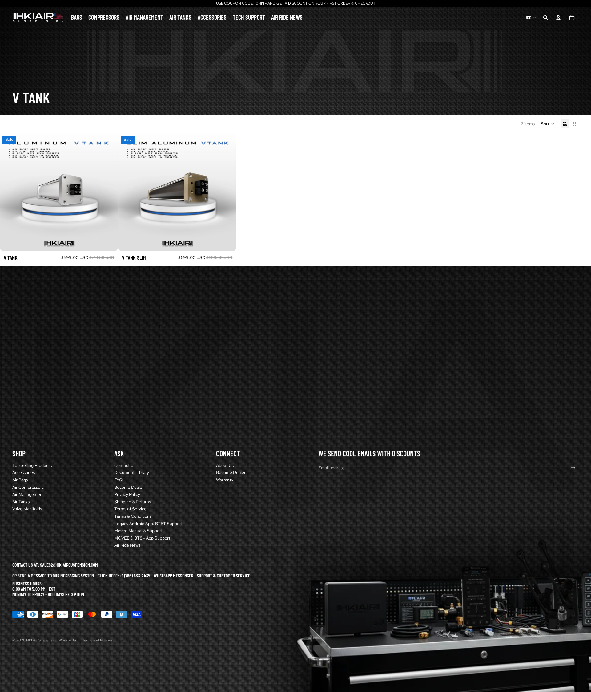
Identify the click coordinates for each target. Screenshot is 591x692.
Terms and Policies (97, 640)
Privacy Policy (127, 494)
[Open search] (545, 17)
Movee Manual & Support (138, 530)
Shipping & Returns (132, 501)
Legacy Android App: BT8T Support (148, 523)
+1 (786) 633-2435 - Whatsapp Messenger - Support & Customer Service (185, 575)
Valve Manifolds (27, 509)
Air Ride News (127, 545)
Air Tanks (21, 501)
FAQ (118, 480)
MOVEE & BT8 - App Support (142, 538)
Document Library (131, 472)
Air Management (28, 494)
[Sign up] (573, 468)
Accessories (23, 472)
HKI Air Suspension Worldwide (51, 640)
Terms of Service (130, 509)
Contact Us (124, 465)
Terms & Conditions (132, 516)
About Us (225, 465)
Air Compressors (28, 487)
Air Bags (20, 480)
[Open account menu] (558, 17)
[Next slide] (108, 192)
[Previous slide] (9, 192)
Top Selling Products (32, 465)
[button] (548, 124)
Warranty (224, 480)
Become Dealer (129, 487)
